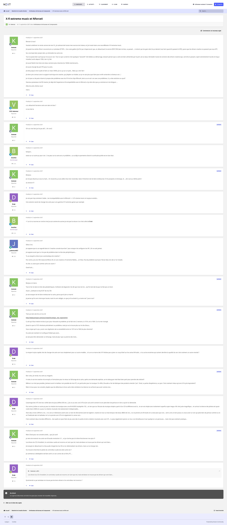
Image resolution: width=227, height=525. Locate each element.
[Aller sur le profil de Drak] (14, 197)
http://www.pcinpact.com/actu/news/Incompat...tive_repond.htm (47, 318)
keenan (13, 24)
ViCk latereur (13, 111)
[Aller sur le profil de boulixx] (14, 151)
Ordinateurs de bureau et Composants (45, 24)
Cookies (14, 522)
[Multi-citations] (26, 95)
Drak (13, 204)
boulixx (13, 158)
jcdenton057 (14, 251)
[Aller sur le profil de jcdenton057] (14, 244)
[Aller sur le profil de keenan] (7, 24)
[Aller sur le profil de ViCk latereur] (14, 105)
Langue (7, 522)
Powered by (214, 522)
